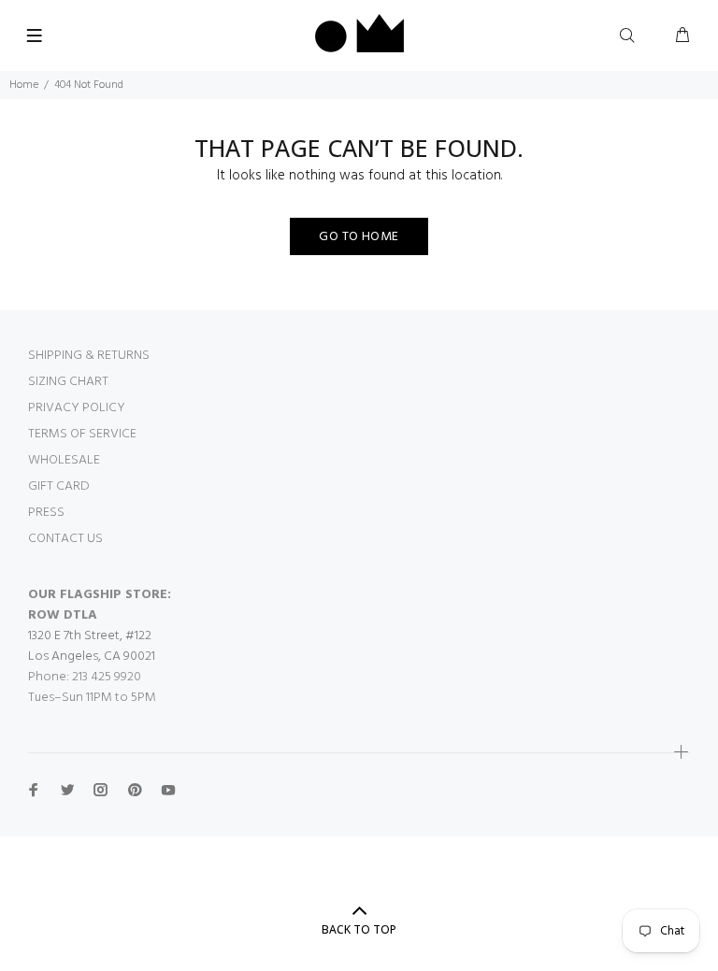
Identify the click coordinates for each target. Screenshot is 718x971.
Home (23, 85)
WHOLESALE (64, 460)
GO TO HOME (358, 237)
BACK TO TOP (359, 929)
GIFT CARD (59, 486)
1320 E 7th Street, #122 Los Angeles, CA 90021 (91, 646)
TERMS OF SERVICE (82, 434)
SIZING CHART (68, 382)
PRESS (46, 512)
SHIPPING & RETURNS (89, 355)
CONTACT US (65, 539)
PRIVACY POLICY (76, 408)
